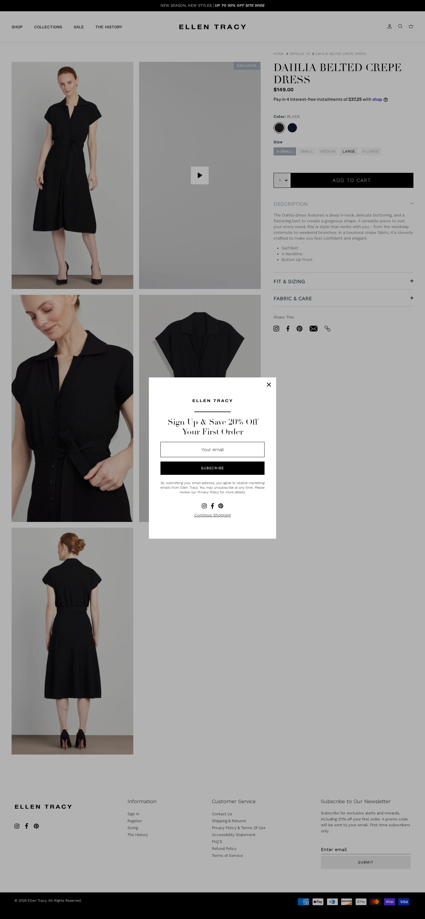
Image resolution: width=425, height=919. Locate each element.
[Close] (269, 384)
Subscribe (212, 468)
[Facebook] (212, 506)
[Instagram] (204, 505)
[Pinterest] (220, 505)
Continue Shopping (212, 515)
